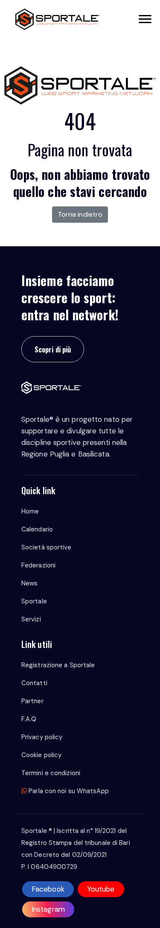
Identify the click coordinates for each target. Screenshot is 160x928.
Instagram (48, 909)
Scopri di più (53, 349)
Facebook (48, 889)
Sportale (34, 601)
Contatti (34, 683)
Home (30, 511)
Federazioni (38, 565)
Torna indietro (80, 214)
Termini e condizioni (50, 773)
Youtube (101, 889)
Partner (32, 701)
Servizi (31, 619)
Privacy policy (41, 737)
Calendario (37, 529)
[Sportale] (57, 19)
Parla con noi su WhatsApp (68, 791)
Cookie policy (41, 755)
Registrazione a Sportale (58, 665)
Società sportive (46, 547)
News (29, 583)
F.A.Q (29, 719)
